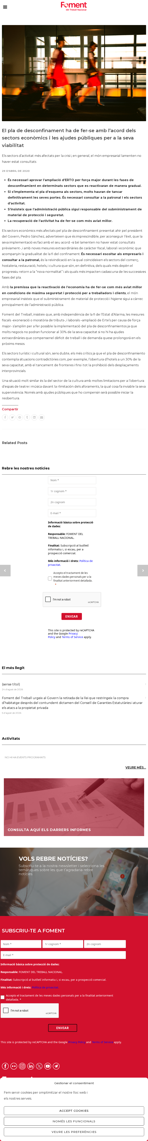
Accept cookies (74, 1110)
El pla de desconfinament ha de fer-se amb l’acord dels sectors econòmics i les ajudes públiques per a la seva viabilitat (69, 138)
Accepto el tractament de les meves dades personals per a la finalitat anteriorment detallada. (72, 576)
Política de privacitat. (45, 987)
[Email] (42, 417)
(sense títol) (11, 684)
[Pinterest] (20, 417)
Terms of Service (72, 637)
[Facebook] (5, 417)
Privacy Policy (76, 1042)
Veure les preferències (74, 1132)
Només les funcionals (74, 1121)
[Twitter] (12, 417)
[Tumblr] (27, 417)
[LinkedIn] (34, 417)
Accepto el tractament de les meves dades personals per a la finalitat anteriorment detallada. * (59, 997)
